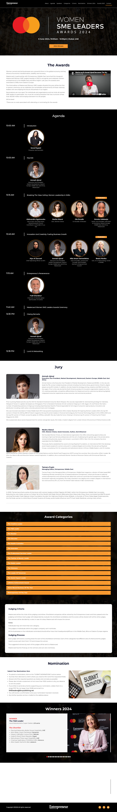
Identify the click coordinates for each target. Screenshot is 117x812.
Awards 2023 (101, 3)
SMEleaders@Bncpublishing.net (21, 690)
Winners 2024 (91, 3)
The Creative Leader (15, 524)
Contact (108, 3)
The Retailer (12, 534)
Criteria (74, 3)
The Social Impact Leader (17, 578)
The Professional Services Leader (20, 553)
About (47, 3)
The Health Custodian (16, 543)
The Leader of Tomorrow (17, 573)
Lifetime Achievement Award (18, 583)
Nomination (81, 3)
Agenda (52, 3)
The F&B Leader (13, 529)
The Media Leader (14, 563)
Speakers (59, 3)
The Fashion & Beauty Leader (18, 558)
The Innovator (13, 548)
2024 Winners (58, 46)
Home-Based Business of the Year (20, 588)
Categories (67, 3)
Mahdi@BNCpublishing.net (60, 785)
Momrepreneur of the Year (17, 593)
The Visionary (13, 568)
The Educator (12, 538)
